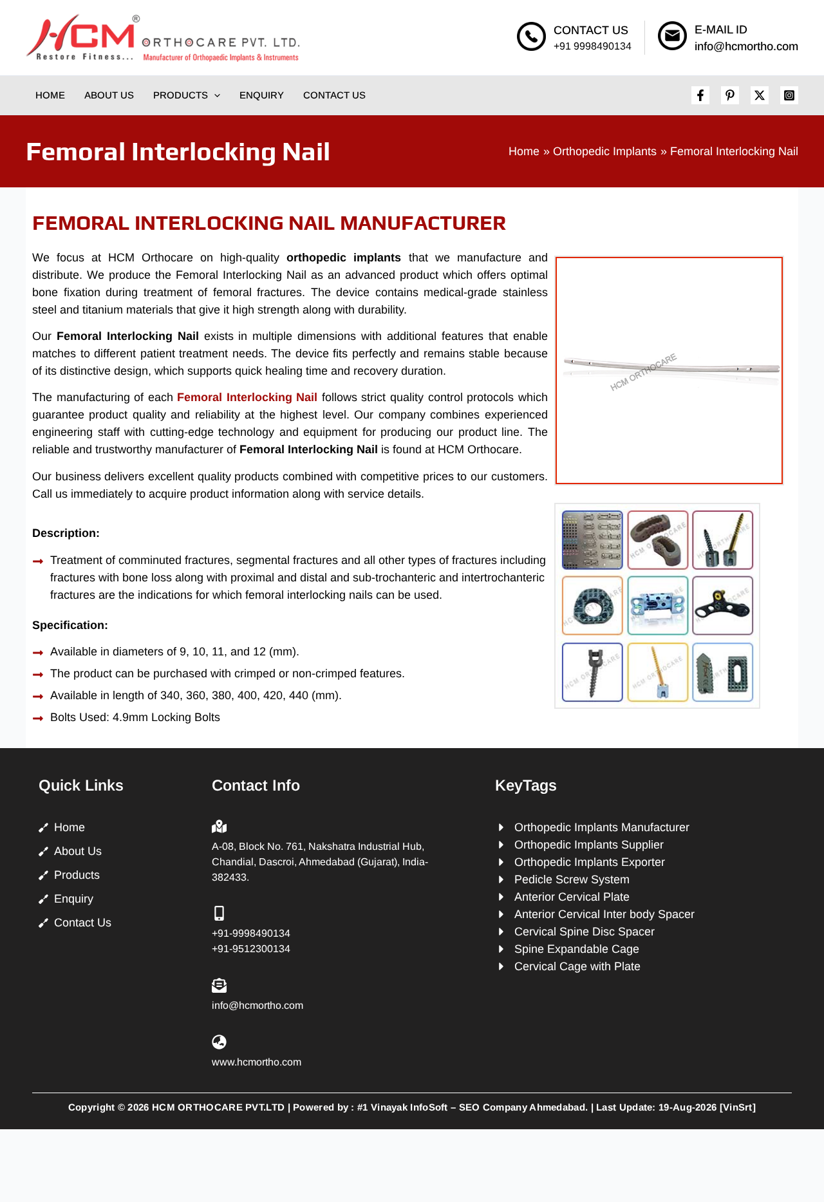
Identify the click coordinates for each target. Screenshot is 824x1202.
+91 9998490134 (593, 46)
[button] (214, 95)
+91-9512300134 (251, 948)
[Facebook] (700, 95)
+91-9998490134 (251, 933)
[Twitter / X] (760, 95)
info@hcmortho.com (746, 46)
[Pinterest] (730, 95)
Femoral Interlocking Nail (247, 397)
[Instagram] (789, 95)
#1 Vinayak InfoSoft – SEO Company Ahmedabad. (472, 1107)
